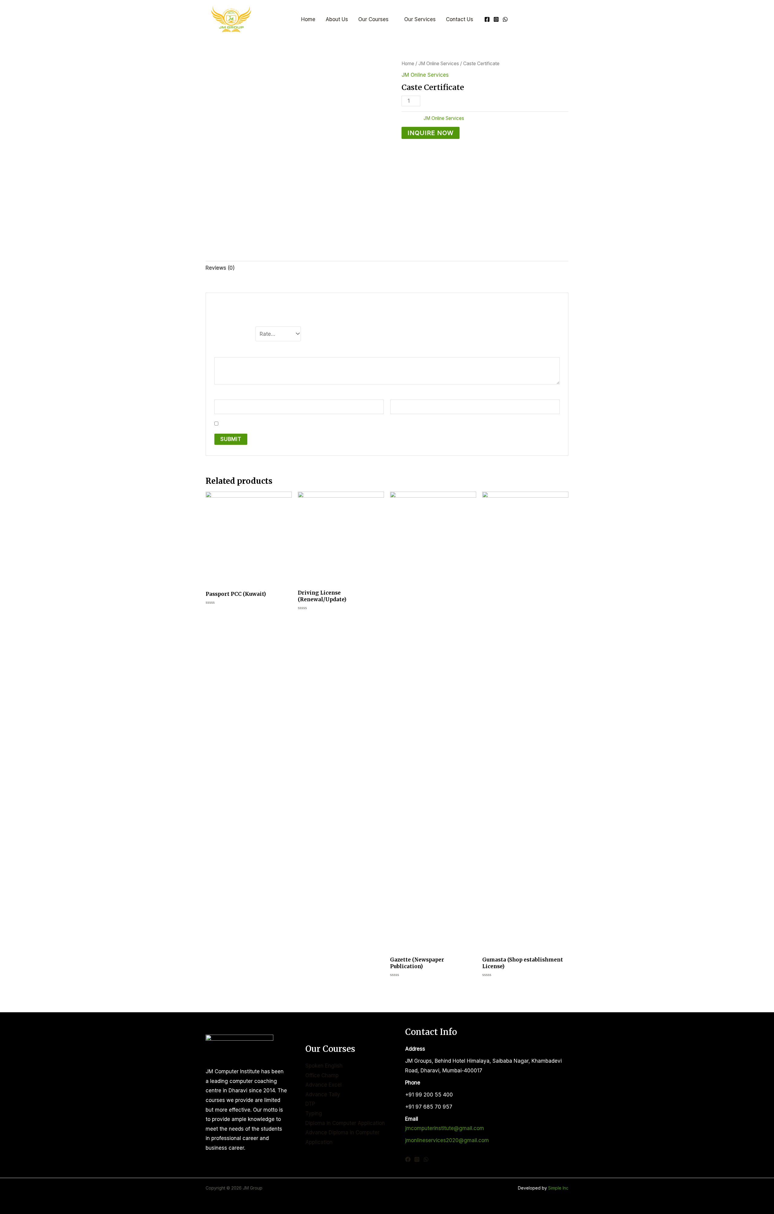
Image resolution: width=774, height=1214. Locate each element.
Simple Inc (558, 1187)
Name (223, 395)
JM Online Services (438, 63)
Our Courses (373, 19)
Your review (234, 351)
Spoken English (324, 1066)
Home (308, 19)
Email (399, 395)
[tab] (220, 268)
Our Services (420, 19)
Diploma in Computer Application (345, 1123)
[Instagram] (496, 19)
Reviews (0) (220, 268)
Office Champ (322, 1075)
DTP (310, 1104)
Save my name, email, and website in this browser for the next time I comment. (316, 424)
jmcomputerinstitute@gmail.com (444, 1128)
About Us (337, 19)
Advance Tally (322, 1094)
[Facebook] (487, 19)
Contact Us (459, 19)
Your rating (233, 332)
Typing (313, 1113)
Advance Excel (323, 1085)
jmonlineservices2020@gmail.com (447, 1140)
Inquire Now (431, 132)
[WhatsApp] (505, 19)
